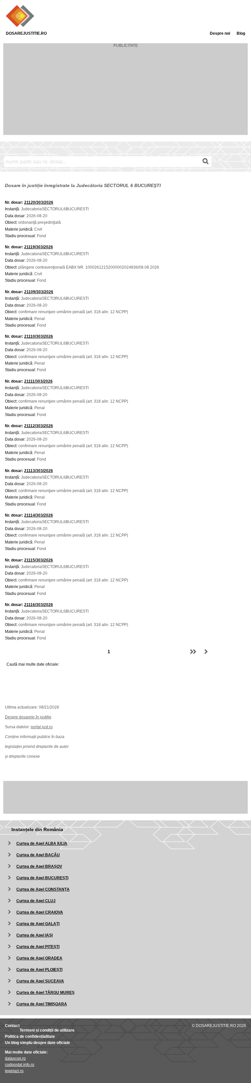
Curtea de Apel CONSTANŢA (43, 889)
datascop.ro (15, 1058)
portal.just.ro (42, 727)
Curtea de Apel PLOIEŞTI (39, 969)
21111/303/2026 (38, 381)
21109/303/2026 (38, 292)
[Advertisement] (125, 94)
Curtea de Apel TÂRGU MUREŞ (45, 992)
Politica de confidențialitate (30, 1036)
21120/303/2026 (38, 202)
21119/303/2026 (38, 247)
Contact (12, 1025)
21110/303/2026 (38, 336)
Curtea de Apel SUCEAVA (40, 981)
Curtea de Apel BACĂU (38, 855)
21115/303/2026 (38, 560)
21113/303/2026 (38, 470)
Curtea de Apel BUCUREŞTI (42, 878)
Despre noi (220, 33)
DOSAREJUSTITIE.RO (26, 33)
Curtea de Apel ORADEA (39, 958)
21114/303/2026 (38, 515)
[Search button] (205, 161)
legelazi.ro (14, 1071)
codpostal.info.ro (19, 1064)
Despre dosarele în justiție (28, 717)
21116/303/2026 (38, 604)
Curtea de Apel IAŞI (34, 935)
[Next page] (206, 651)
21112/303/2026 (38, 426)
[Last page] (193, 651)
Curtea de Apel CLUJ (36, 901)
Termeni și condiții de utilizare (47, 1030)
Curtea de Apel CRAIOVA (39, 912)
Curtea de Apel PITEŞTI (37, 946)
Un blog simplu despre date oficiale (37, 1042)
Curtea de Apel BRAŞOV (39, 866)
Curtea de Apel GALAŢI (37, 924)
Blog (241, 33)
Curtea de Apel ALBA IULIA (41, 843)
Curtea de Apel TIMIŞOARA (41, 1004)
